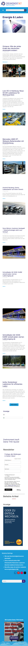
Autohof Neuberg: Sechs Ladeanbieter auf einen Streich (13, 188)
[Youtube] (18, 573)
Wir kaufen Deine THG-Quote (14, 620)
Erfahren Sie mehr (12, 485)
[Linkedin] (15, 573)
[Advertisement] (14, 298)
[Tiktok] (25, 573)
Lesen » (4, 109)
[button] (3, 10)
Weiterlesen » (5, 61)
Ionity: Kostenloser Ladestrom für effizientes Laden (12, 384)
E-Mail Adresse (8, 460)
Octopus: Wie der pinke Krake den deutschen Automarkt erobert (12, 48)
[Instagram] (22, 573)
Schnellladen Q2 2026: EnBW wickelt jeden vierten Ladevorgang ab (12, 274)
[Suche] (25, 10)
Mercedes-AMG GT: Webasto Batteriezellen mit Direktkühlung (13, 141)
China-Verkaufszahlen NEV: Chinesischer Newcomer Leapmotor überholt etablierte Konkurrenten (15, 563)
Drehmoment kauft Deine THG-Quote (11, 440)
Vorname (6, 464)
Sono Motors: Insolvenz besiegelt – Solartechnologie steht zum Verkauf (14, 230)
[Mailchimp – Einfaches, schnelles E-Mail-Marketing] (19, 490)
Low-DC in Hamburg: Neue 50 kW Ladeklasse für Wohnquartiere (13, 93)
